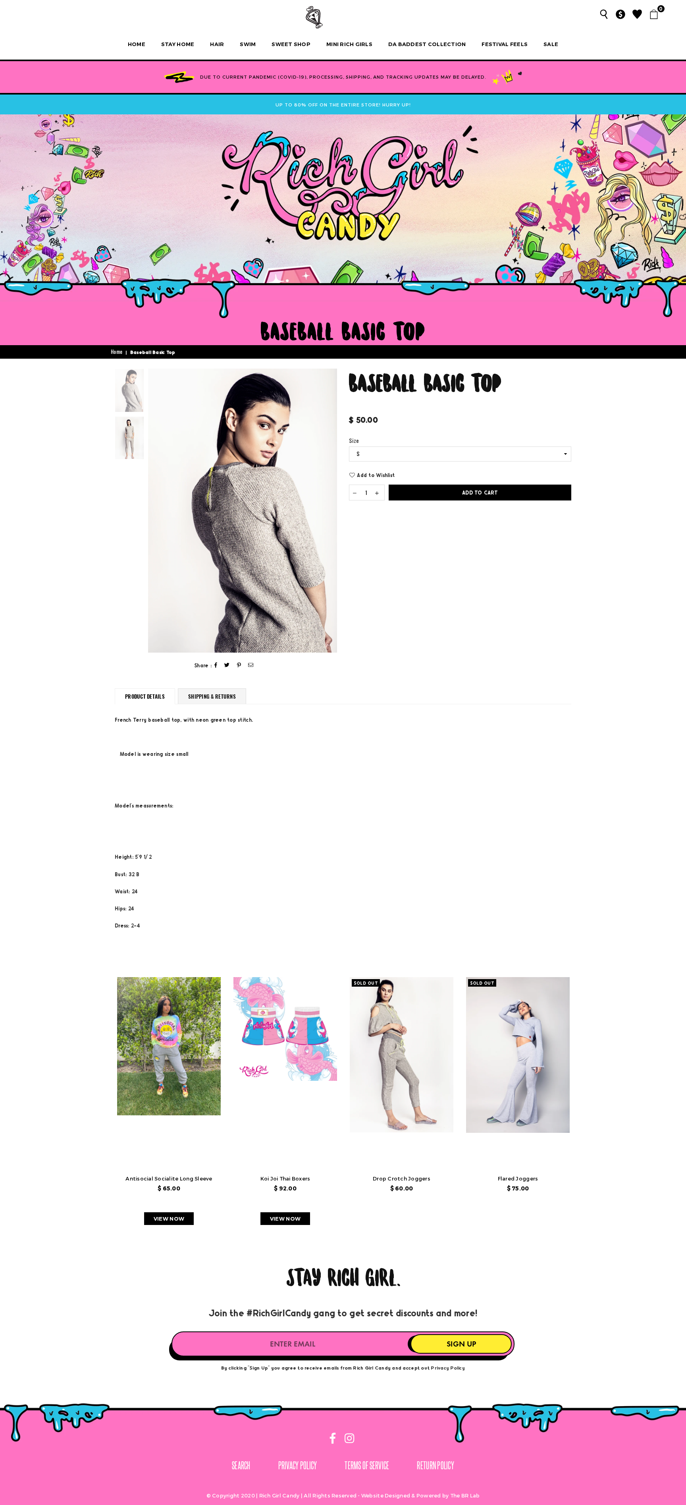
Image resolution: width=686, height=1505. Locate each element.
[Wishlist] (637, 14)
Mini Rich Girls (349, 44)
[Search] (603, 14)
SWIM (248, 44)
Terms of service (367, 1465)
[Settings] (620, 14)
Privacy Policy (448, 1367)
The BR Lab (465, 1495)
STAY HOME (177, 44)
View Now (169, 1218)
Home (136, 44)
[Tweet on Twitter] (227, 665)
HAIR (217, 44)
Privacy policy (297, 1465)
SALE (550, 44)
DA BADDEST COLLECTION (427, 44)
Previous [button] (155, 511)
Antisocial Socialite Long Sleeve (168, 1178)
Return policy (435, 1465)
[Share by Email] (251, 665)
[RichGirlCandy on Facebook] (333, 1440)
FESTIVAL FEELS (505, 44)
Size (354, 440)
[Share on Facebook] (216, 665)
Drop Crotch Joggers (401, 1178)
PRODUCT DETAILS (145, 696)
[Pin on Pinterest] (239, 665)
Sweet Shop (291, 44)
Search (241, 1465)
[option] (242, 511)
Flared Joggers (518, 1178)
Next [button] (330, 511)
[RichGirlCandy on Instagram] (348, 1440)
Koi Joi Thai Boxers (285, 1178)
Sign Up (461, 1344)
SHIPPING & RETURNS (212, 696)
